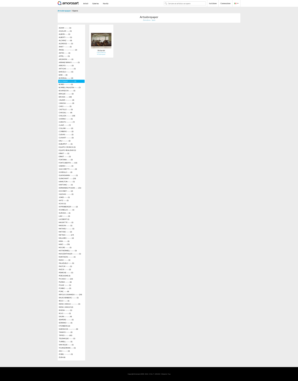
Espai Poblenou (101, 52)
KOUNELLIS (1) (66, 210)
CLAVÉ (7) (65, 125)
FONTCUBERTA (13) (68, 163)
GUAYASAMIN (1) (68, 175)
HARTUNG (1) (66, 185)
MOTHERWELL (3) (68, 251)
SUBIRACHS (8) (68, 329)
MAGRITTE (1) (66, 222)
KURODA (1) (64, 213)
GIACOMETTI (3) (68, 169)
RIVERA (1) (65, 310)
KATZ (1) (64, 200)
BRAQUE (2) (66, 94)
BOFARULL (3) (66, 78)
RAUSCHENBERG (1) (69, 298)
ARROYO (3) (66, 65)
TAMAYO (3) (65, 332)
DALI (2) (64, 141)
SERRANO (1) (65, 323)
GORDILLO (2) (65, 172)
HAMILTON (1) (67, 182)
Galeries (95, 3)
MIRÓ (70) (64, 244)
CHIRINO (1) (66, 119)
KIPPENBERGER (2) (68, 207)
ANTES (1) (64, 53)
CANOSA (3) (66, 103)
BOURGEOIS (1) (67, 91)
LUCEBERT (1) (64, 219)
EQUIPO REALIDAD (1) (67, 150)
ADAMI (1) (65, 28)
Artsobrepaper (64, 11)
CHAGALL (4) (65, 113)
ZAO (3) (64, 351)
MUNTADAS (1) (67, 257)
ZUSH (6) (62, 357)
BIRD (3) (63, 75)
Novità (105, 3)
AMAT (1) (65, 47)
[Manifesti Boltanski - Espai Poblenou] (101, 38)
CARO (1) (65, 106)
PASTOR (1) (65, 266)
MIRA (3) (64, 241)
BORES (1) (66, 84)
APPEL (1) (64, 56)
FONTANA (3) (66, 160)
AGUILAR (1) (65, 31)
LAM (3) (64, 216)
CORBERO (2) (66, 131)
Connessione (225, 3)
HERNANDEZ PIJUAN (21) (70, 188)
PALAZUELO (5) (66, 263)
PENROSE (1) (66, 273)
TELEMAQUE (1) (67, 338)
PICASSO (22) (66, 279)
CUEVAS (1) (66, 134)
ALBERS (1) (64, 34)
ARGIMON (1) (66, 59)
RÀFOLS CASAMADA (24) (70, 294)
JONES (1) (64, 197)
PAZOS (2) (65, 269)
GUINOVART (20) (67, 178)
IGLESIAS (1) (66, 194)
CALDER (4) (66, 100)
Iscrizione (213, 3)
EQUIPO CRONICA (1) (67, 147)
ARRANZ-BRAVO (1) (69, 62)
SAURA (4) (65, 316)
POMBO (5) (65, 288)
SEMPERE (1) (66, 320)
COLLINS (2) (66, 128)
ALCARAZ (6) (65, 40)
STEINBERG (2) (64, 326)
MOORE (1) (65, 247)
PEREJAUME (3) (64, 276)
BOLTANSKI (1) (67, 81)
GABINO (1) (66, 166)
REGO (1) (64, 301)
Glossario (164, 374)
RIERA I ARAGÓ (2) (66, 307)
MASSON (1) (65, 225)
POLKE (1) (65, 285)
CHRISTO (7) (67, 122)
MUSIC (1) (64, 260)
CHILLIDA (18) (67, 116)
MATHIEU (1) (66, 229)
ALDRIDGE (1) (66, 44)
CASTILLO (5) (66, 109)
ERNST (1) (64, 153)
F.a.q (169, 374)
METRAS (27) (66, 235)
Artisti (85, 3)
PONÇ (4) (64, 291)
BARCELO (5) (66, 72)
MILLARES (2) (66, 238)
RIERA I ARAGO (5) (69, 304)
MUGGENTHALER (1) (70, 254)
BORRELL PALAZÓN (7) (70, 87)
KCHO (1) (62, 204)
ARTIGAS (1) (67, 69)
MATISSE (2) (65, 232)
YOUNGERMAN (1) (67, 348)
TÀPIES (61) (65, 335)
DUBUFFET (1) (66, 144)
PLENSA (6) (65, 282)
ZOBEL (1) (66, 354)
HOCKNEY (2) (66, 191)
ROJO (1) (65, 313)
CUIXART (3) (66, 138)
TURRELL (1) (65, 342)
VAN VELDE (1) (66, 345)
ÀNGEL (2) (68, 50)
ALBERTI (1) (65, 37)
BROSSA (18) (65, 97)
